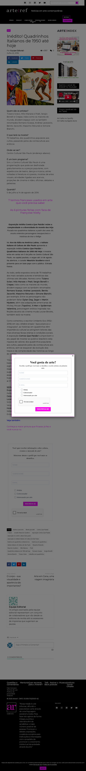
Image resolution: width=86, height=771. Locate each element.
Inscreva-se (43, 409)
